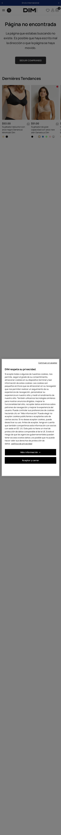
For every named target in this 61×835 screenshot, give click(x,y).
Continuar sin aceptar (47, 363)
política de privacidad (21, 443)
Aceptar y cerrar (30, 460)
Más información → (30, 452)
